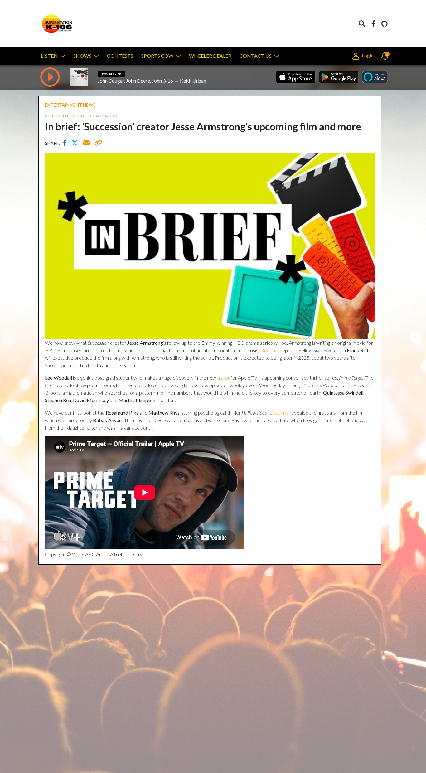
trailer (223, 378)
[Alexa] (384, 24)
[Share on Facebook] (66, 143)
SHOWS (82, 56)
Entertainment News (70, 105)
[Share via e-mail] (86, 143)
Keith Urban (193, 81)
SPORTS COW (157, 56)
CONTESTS (120, 56)
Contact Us (256, 56)
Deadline (269, 350)
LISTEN (49, 56)
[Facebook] (373, 24)
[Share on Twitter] (76, 143)
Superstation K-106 (67, 116)
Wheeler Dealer (210, 56)
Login (367, 55)
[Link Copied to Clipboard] (97, 143)
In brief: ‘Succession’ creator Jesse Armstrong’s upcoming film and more (203, 126)
